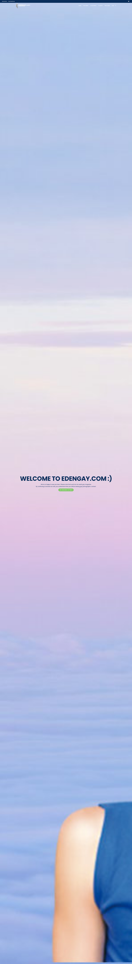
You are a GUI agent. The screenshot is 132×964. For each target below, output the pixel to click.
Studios (100, 5)
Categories (93, 5)
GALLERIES (85, 5)
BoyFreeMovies (11, 1)
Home (80, 5)
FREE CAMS (107, 5)
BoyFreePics (4, 1)
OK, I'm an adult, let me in (66, 489)
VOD (113, 5)
